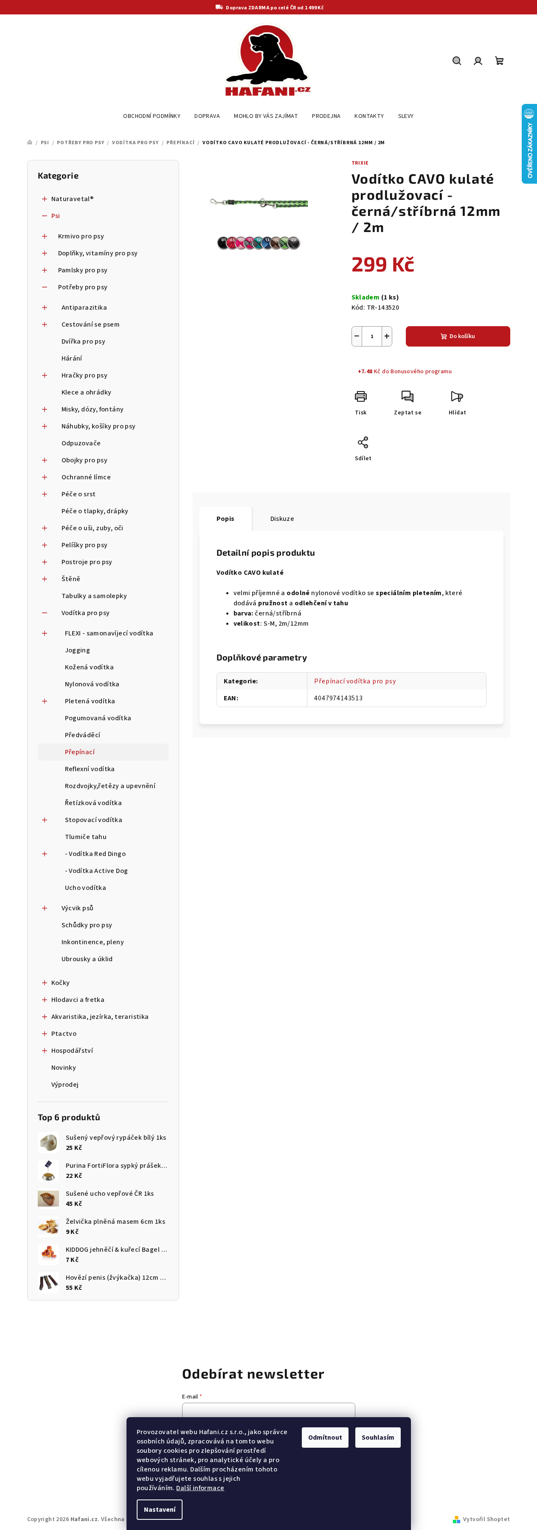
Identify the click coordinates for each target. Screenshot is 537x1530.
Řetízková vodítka (93, 803)
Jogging (77, 650)
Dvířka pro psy (84, 341)
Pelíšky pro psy (85, 545)
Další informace (200, 1488)
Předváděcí (83, 735)
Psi (55, 216)
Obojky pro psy (85, 460)
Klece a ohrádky (87, 392)
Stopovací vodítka (94, 820)
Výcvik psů (78, 908)
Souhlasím (378, 1437)
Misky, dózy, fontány (93, 409)
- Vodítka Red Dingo (95, 854)
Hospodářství (72, 1050)
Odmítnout (325, 1437)
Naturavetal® (72, 199)
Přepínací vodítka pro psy (355, 681)
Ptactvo (64, 1033)
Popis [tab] (225, 518)
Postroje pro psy (87, 562)
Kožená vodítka (89, 667)
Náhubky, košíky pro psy (99, 426)
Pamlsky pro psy (83, 270)
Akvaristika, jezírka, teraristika (100, 1016)
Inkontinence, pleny (93, 942)
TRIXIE (360, 163)
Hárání (72, 358)
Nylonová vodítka (92, 684)
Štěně (71, 579)
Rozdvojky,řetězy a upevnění (110, 786)
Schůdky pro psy (87, 925)
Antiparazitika (84, 307)
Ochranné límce (86, 477)
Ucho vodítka (86, 887)
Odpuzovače (81, 443)
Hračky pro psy (85, 375)
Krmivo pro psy (81, 236)
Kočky (60, 982)
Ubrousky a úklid (87, 959)
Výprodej (65, 1084)
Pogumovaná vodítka (98, 718)
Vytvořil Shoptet (486, 1519)
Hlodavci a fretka (78, 999)
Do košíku (462, 336)
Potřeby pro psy (83, 287)
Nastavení (159, 1509)
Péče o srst (79, 494)
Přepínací (80, 752)
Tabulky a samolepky (94, 596)
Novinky (63, 1067)
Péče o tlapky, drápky (95, 511)
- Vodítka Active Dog (96, 870)
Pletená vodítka (90, 701)
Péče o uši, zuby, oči (93, 528)
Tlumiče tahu (86, 837)
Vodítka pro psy (86, 613)
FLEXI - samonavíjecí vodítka (109, 633)
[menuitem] (151, 116)
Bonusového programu (421, 371)
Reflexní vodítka (90, 769)
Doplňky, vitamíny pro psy (98, 253)
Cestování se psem (91, 324)
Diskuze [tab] (282, 518)
